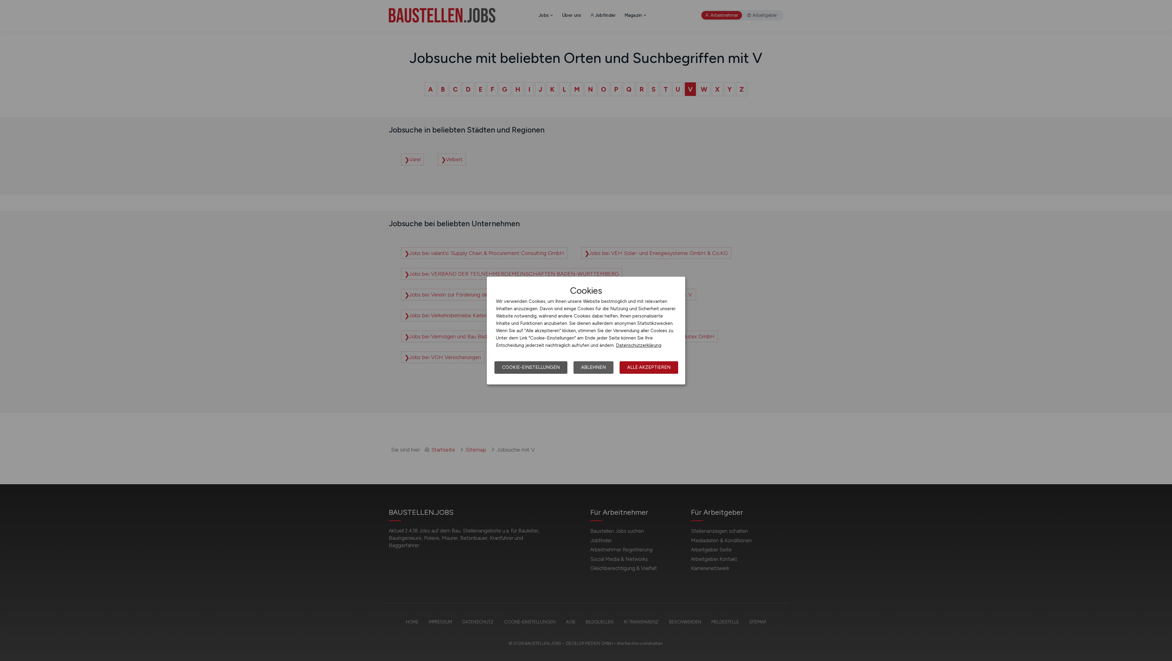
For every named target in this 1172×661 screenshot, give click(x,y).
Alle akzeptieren (649, 367)
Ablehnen (593, 367)
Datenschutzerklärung (638, 345)
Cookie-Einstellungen (531, 367)
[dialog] (586, 331)
